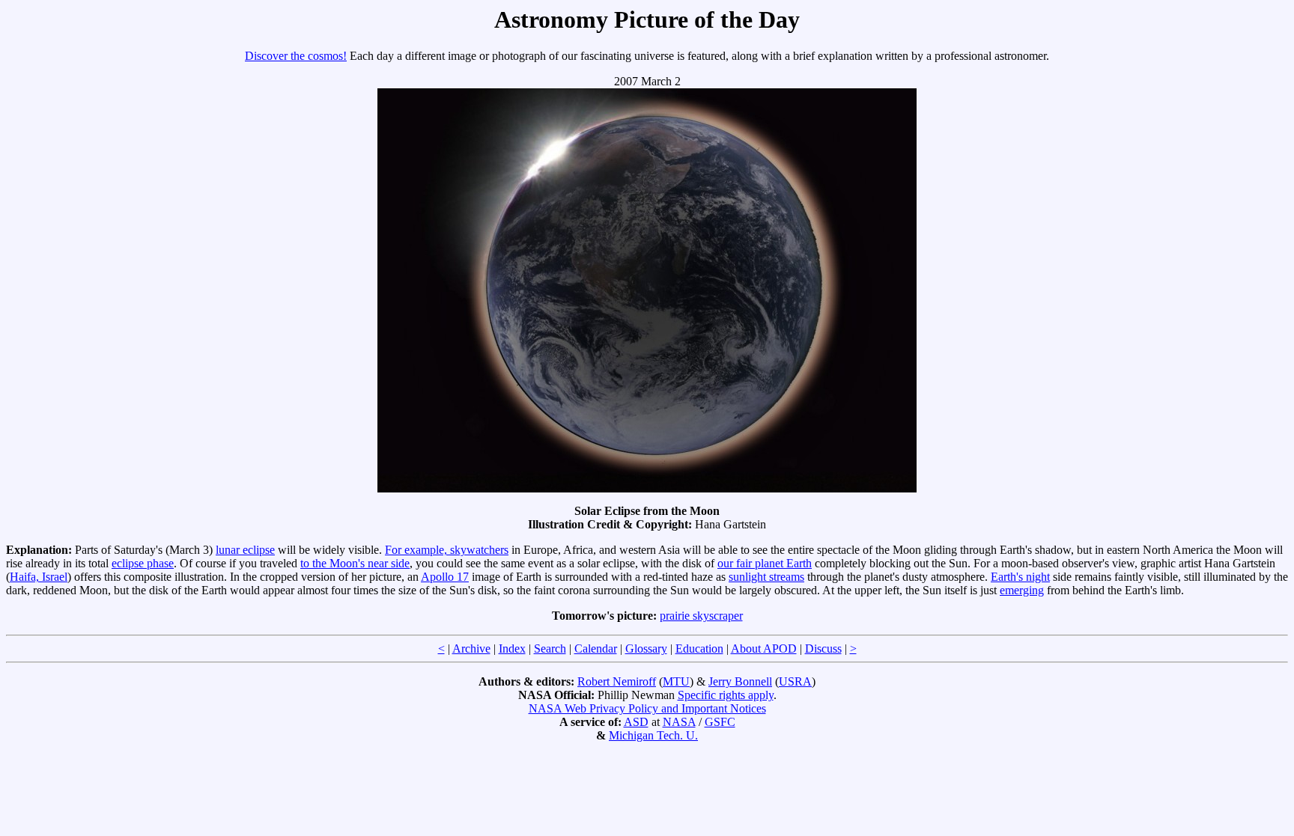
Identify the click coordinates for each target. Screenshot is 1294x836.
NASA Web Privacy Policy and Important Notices (647, 708)
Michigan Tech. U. (653, 735)
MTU (676, 681)
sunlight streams (766, 576)
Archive (471, 648)
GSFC (720, 722)
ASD (636, 722)
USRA (795, 681)
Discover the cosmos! (296, 55)
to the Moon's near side (355, 563)
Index (512, 648)
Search (550, 648)
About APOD (764, 648)
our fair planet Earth (764, 563)
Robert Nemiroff (616, 681)
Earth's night (1020, 576)
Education (699, 648)
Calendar (595, 648)
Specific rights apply (726, 695)
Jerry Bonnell (740, 681)
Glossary (646, 648)
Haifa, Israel (38, 576)
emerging (1022, 590)
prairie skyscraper (701, 615)
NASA (679, 722)
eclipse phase (143, 563)
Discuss (823, 648)
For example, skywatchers (446, 549)
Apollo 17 (445, 576)
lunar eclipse (245, 549)
